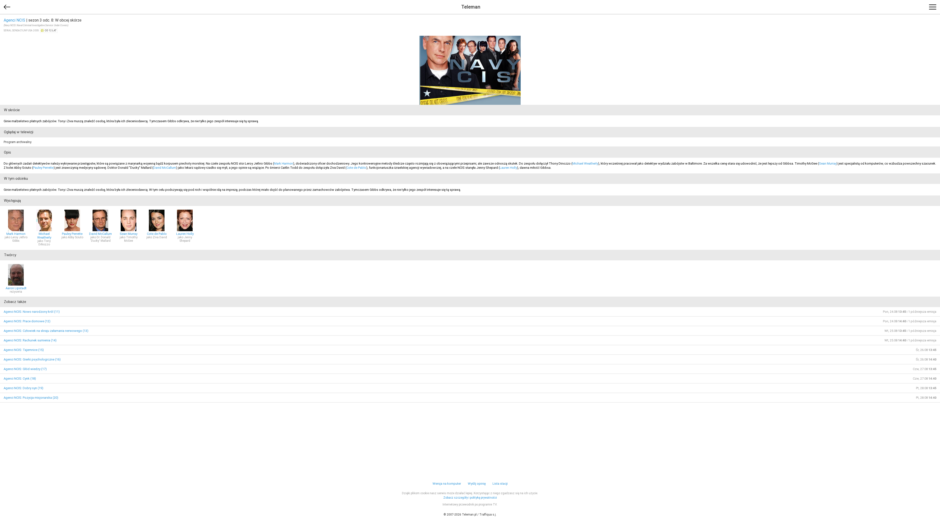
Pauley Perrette (43, 167)
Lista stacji (500, 483)
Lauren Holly (508, 167)
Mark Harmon (283, 163)
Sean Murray (827, 163)
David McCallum (164, 167)
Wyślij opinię (477, 483)
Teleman (470, 7)
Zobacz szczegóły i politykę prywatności (470, 497)
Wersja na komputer (447, 483)
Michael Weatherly (585, 163)
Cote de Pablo (356, 167)
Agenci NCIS (14, 20)
